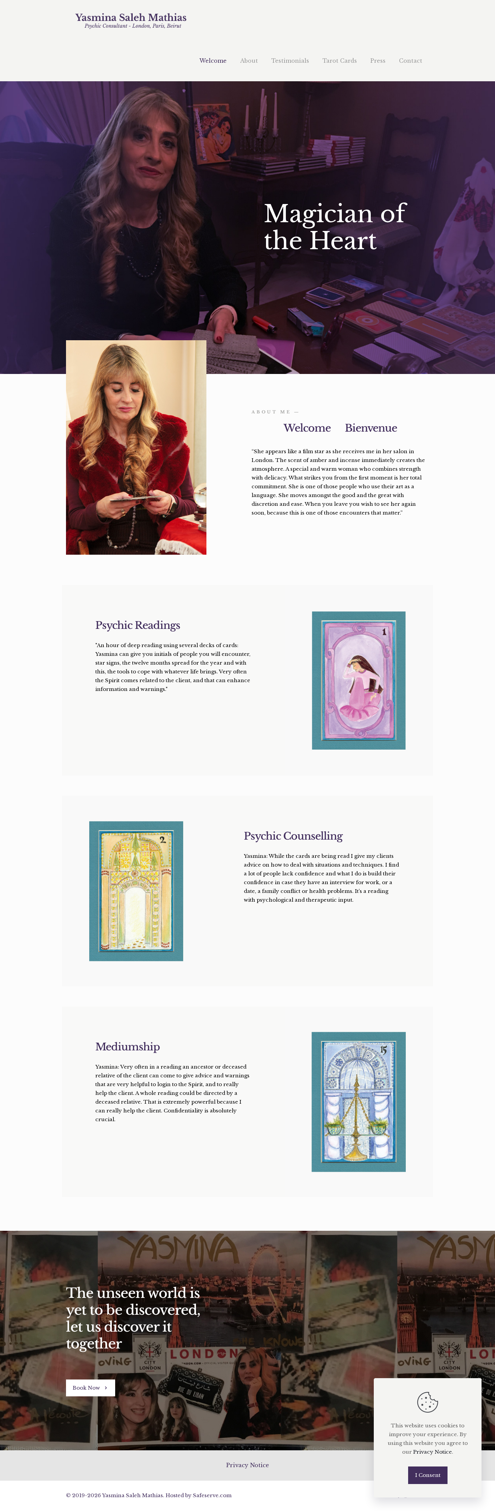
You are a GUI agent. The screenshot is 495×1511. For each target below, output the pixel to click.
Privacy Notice (247, 1465)
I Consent (427, 1475)
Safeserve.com (212, 1495)
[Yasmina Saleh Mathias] (131, 20)
